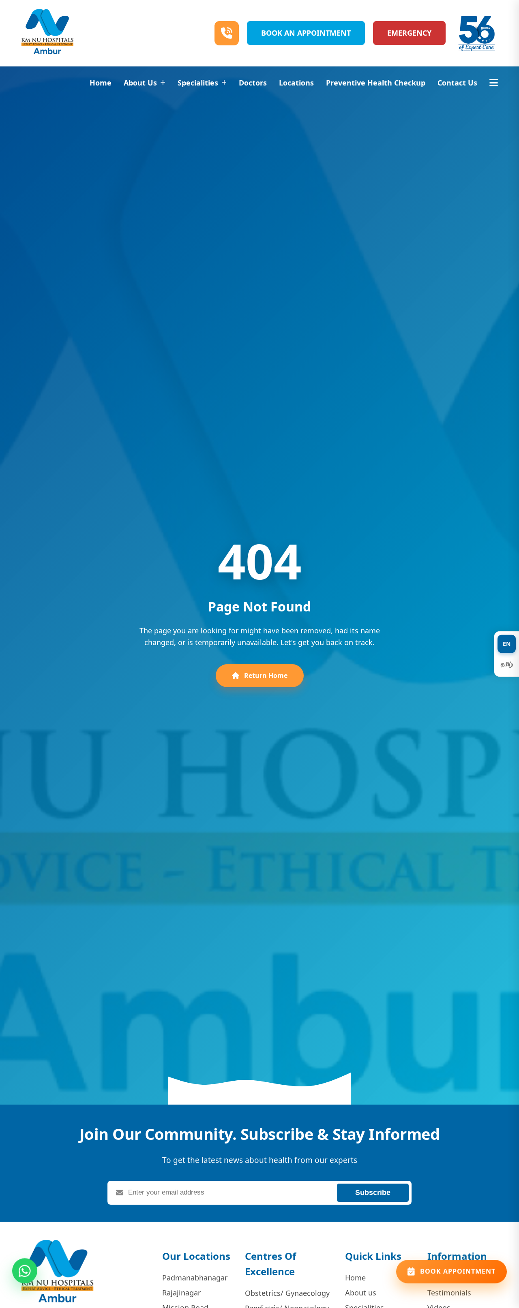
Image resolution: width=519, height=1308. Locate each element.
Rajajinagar (181, 1292)
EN (506, 644)
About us (360, 1292)
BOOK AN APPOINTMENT (306, 33)
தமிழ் (507, 664)
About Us (140, 83)
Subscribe (372, 1192)
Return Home (264, 675)
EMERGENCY (409, 33)
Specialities (198, 83)
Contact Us (457, 83)
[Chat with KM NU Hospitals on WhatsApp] (24, 1275)
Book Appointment (457, 1275)
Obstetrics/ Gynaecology (287, 1293)
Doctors (253, 83)
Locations (296, 83)
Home (101, 83)
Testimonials (449, 1292)
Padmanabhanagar (194, 1277)
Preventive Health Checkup (375, 83)
